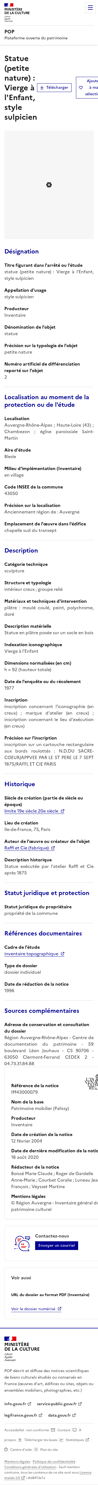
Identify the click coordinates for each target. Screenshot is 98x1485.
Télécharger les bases (40, 1440)
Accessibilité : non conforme (26, 1430)
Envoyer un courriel (56, 1245)
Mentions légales (17, 1461)
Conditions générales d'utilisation (30, 1467)
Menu (90, 7)
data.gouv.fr (59, 1415)
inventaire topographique (31, 953)
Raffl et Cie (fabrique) (26, 848)
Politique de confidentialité (54, 1461)
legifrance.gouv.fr (20, 1415)
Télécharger (57, 87)
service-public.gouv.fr (57, 1404)
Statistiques (75, 1440)
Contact (64, 1430)
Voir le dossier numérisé (33, 1309)
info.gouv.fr (15, 1404)
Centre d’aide (21, 1449)
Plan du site (49, 1449)
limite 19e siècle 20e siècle (31, 811)
